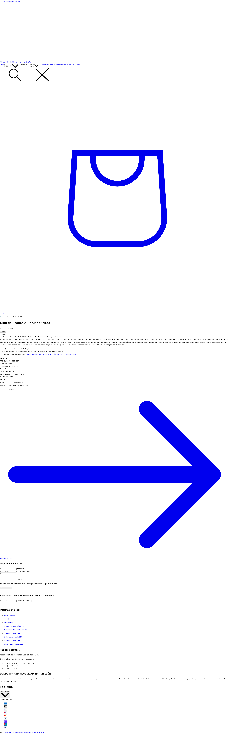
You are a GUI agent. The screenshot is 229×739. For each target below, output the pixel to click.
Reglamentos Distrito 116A (13, 637)
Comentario (21, 579)
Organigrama (8, 622)
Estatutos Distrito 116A (12, 633)
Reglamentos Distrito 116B (13, 644)
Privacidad (7, 619)
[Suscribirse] (31, 601)
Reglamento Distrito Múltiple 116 (15, 630)
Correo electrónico (24, 571)
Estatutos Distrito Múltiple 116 (14, 626)
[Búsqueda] (114, 75)
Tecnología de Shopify (38, 732)
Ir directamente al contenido (10, 1)
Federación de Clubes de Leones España (18, 732)
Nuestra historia (9, 615)
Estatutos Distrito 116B (12, 640)
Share (3, 331)
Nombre (20, 569)
